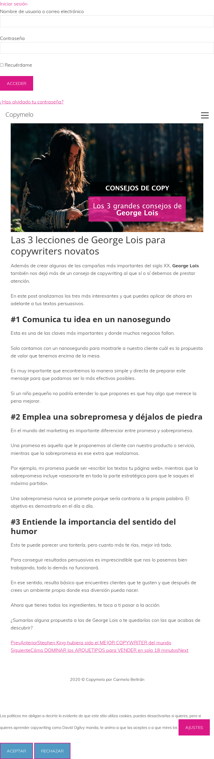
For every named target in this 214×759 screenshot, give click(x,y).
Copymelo (19, 114)
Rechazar (52, 751)
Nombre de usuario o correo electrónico (42, 11)
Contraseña (12, 38)
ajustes (194, 727)
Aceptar (16, 751)
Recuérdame (17, 65)
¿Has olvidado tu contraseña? (31, 102)
